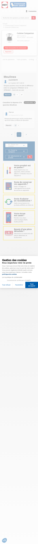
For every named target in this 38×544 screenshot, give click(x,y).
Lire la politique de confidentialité (12, 277)
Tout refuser (6, 285)
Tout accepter (31, 285)
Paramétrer (19, 285)
